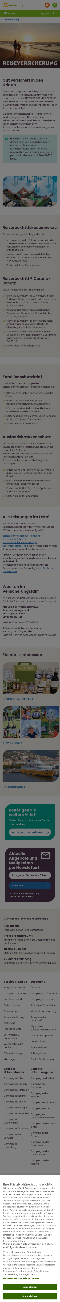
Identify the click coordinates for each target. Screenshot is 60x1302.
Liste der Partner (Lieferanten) (21, 1278)
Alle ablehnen (30, 1296)
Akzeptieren (30, 1286)
